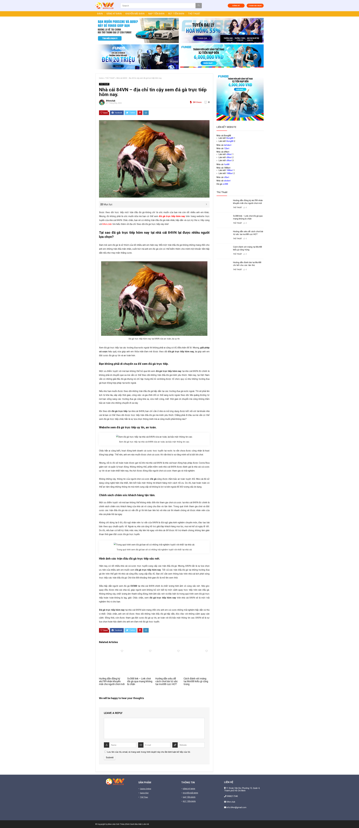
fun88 (226, 164)
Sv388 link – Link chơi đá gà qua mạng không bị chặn (139, 681)
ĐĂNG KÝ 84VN (114, 13)
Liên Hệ (146, 824)
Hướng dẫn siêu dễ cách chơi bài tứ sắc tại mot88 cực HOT (166, 681)
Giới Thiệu (120, 824)
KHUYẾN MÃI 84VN (134, 13)
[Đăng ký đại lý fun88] (137, 30)
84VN (100, 13)
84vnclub (110, 100)
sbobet (227, 180)
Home (101, 78)
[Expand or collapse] (206, 204)
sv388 (225, 184)
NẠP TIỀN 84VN (156, 13)
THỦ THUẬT (194, 13)
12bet (226, 148)
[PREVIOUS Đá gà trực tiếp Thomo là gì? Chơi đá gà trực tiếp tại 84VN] (3, 821)
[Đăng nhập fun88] (222, 56)
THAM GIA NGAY (255, 6)
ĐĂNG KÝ (236, 6)
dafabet (227, 145)
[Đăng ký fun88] (240, 97)
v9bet (226, 177)
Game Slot (144, 793)
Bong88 (229, 138)
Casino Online (145, 789)
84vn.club (107, 224)
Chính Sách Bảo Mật (133, 824)
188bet (229, 170)
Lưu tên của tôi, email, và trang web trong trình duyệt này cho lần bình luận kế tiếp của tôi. (148, 752)
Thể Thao (144, 797)
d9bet (229, 154)
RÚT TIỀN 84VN (176, 13)
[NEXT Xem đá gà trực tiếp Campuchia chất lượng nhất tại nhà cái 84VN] (356, 821)
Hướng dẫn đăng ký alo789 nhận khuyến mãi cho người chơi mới (112, 681)
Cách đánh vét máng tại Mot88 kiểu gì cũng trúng (196, 681)
